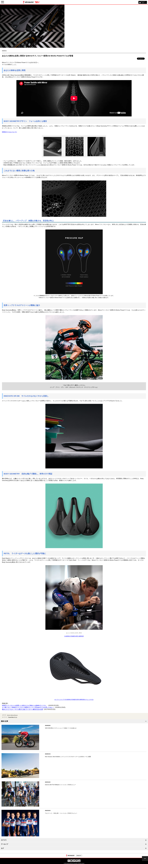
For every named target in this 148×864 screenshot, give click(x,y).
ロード (8, 715)
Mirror (12, 717)
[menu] (145, 858)
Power (9, 717)
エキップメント (14, 715)
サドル (15, 717)
